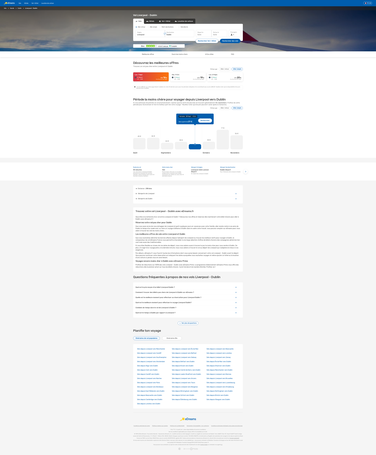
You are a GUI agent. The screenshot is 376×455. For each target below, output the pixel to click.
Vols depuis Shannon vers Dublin (218, 366)
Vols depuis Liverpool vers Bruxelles (220, 378)
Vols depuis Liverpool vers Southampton (151, 357)
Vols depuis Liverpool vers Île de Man (185, 349)
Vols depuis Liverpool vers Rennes (219, 374)
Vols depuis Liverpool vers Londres (219, 353)
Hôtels (26, 3)
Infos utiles (209, 54)
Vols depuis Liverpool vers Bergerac (185, 387)
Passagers (233, 32)
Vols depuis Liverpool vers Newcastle (220, 349)
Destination (170, 32)
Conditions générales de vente (142, 425)
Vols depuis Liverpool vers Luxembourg (221, 383)
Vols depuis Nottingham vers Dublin (220, 391)
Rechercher (205, 120)
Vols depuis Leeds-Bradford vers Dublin (186, 374)
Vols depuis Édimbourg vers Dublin (184, 399)
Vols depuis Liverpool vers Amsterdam (151, 361)
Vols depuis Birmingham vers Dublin (185, 391)
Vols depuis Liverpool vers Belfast (184, 353)
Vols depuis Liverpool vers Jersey (219, 357)
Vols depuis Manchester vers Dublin (219, 370)
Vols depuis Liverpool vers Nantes (149, 378)
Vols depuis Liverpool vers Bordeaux (150, 387)
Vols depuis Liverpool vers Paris (148, 383)
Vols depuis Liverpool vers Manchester (151, 349)
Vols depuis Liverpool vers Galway (184, 357)
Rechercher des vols (230, 41)
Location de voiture (47, 3)
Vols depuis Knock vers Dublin (182, 366)
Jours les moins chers (180, 54)
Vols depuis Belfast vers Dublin (183, 361)
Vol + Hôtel (35, 3)
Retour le (216, 32)
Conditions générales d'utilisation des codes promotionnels (226, 425)
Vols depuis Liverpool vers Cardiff (149, 353)
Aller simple (237, 69)
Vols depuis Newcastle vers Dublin (149, 395)
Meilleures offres (148, 54)
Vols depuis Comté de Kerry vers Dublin (186, 370)
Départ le (200, 32)
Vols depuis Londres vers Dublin (148, 404)
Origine (139, 32)
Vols (20, 3)
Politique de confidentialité (177, 425)
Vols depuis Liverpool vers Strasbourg (220, 387)
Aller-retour (225, 69)
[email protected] (234, 438)
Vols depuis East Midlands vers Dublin (150, 391)
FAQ (232, 54)
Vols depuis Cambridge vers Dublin (149, 399)
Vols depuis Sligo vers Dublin (147, 366)
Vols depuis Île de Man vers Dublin (219, 361)
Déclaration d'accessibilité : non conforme (198, 425)
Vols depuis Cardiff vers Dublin (148, 374)
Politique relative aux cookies (160, 425)
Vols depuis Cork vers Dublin (147, 370)
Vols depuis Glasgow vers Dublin (218, 399)
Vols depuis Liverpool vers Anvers (184, 378)
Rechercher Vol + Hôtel (207, 41)
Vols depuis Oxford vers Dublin (183, 395)
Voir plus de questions (189, 323)
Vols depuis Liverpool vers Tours (183, 383)
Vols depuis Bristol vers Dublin (218, 395)
